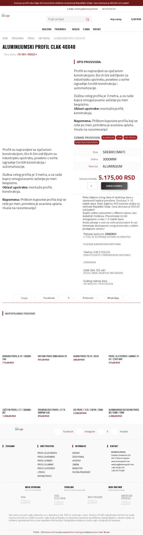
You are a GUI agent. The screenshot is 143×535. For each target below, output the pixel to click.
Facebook (68, 431)
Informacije (80, 446)
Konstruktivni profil (86, 142)
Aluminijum (108, 137)
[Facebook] (121, 9)
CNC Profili (130, 137)
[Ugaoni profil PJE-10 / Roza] (89, 336)
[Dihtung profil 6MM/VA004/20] (54, 336)
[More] (127, 297)
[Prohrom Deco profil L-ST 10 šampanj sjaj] (54, 390)
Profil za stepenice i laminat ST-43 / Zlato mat (124, 357)
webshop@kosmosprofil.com (86, 9)
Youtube (124, 431)
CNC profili (44, 38)
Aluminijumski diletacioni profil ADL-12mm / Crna (124, 411)
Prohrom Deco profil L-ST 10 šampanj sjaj (51, 411)
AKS (41, 3)
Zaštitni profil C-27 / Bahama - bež (17, 411)
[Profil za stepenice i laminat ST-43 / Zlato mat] (125, 336)
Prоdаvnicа (18, 38)
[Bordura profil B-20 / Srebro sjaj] (18, 336)
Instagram (90, 431)
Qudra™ (95, 532)
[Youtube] (139, 9)
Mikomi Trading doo (76, 532)
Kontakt (114, 446)
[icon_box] (107, 203)
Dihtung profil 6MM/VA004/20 (52, 356)
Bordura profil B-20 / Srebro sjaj (16, 357)
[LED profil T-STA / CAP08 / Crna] (89, 390)
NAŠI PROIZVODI (47, 446)
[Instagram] (127, 9)
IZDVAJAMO (10, 446)
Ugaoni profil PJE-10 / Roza (86, 356)
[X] (133, 9)
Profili (31, 38)
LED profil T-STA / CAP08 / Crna (88, 409)
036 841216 (110, 9)
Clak (119, 137)
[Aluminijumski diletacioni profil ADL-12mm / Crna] (125, 390)
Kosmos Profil (50, 532)
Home (5, 38)
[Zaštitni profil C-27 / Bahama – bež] (18, 390)
